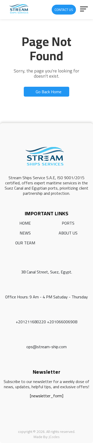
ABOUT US (68, 233)
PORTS (68, 223)
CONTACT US (64, 9)
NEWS (25, 233)
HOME (25, 223)
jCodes (54, 436)
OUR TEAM (25, 243)
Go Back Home (48, 92)
